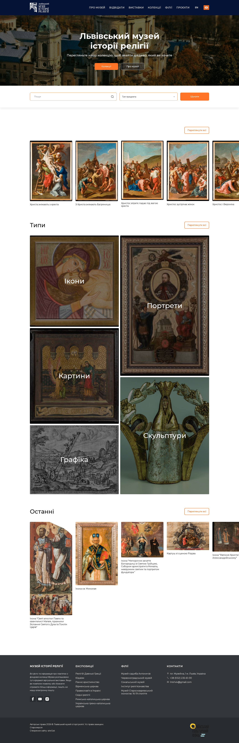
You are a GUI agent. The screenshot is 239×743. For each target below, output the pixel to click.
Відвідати (116, 7)
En (196, 7)
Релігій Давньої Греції (88, 673)
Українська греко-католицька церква (93, 705)
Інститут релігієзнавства (135, 686)
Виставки (136, 7)
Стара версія (36, 727)
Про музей (97, 7)
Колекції (154, 7)
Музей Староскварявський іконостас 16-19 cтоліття (137, 692)
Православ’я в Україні (88, 690)
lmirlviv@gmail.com (180, 682)
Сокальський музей (133, 682)
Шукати (194, 96)
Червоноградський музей (136, 678)
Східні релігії (83, 695)
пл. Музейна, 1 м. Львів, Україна (187, 673)
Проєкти (182, 7)
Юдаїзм (80, 678)
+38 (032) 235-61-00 (180, 678)
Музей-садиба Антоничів (135, 673)
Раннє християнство (87, 682)
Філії (168, 7)
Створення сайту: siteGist (42, 730)
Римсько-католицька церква (93, 699)
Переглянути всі (196, 130)
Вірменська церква (87, 686)
